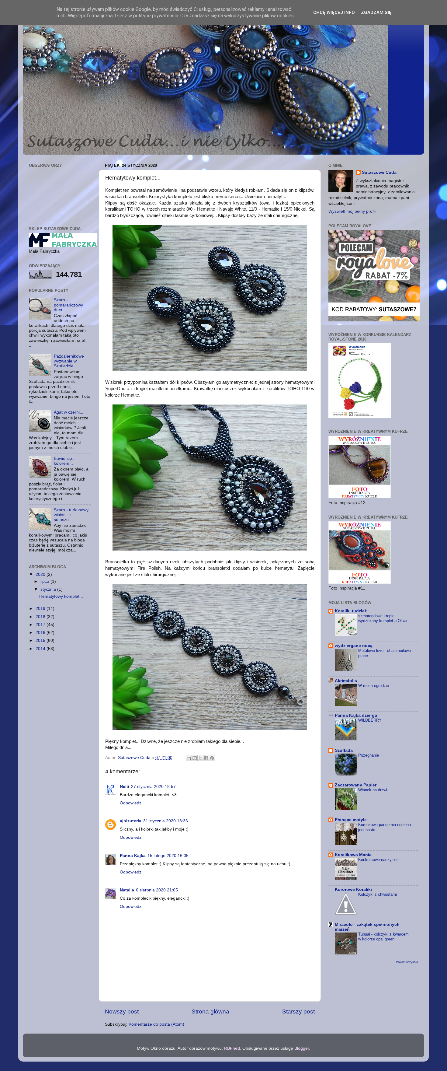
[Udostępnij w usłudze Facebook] (206, 758)
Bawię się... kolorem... (65, 461)
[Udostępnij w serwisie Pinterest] (212, 758)
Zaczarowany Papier (355, 785)
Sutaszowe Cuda (379, 172)
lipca (45, 581)
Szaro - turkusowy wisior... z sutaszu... (71, 515)
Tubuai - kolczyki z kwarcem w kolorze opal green (383, 937)
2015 (41, 640)
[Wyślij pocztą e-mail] (189, 758)
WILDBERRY (370, 720)
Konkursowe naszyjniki (378, 859)
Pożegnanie (368, 755)
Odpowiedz (130, 803)
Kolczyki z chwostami (377, 894)
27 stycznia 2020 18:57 (153, 786)
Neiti (124, 786)
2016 (41, 632)
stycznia (48, 589)
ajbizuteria (130, 821)
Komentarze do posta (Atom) (156, 1024)
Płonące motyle (351, 819)
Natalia (127, 890)
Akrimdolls (346, 680)
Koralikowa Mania (353, 854)
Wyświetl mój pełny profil (352, 211)
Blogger (301, 1048)
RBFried (232, 1048)
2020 (41, 574)
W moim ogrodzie (373, 685)
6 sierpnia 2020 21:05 (157, 890)
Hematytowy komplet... (61, 596)
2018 (41, 616)
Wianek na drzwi (372, 790)
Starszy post (298, 1011)
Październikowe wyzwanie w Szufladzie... (69, 361)
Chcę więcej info (334, 12)
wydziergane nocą (353, 645)
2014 (41, 648)
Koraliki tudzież (351, 611)
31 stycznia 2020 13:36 (165, 821)
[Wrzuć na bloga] (195, 758)
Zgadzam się (376, 12)
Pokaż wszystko (407, 962)
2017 (41, 624)
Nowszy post (122, 1011)
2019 (41, 608)
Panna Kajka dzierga (356, 715)
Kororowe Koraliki (353, 889)
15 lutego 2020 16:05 (168, 855)
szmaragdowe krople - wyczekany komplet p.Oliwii (382, 618)
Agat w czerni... (68, 412)
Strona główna (210, 1011)
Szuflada (344, 750)
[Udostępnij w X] (200, 758)
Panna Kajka (133, 855)
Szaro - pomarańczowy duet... (68, 305)
